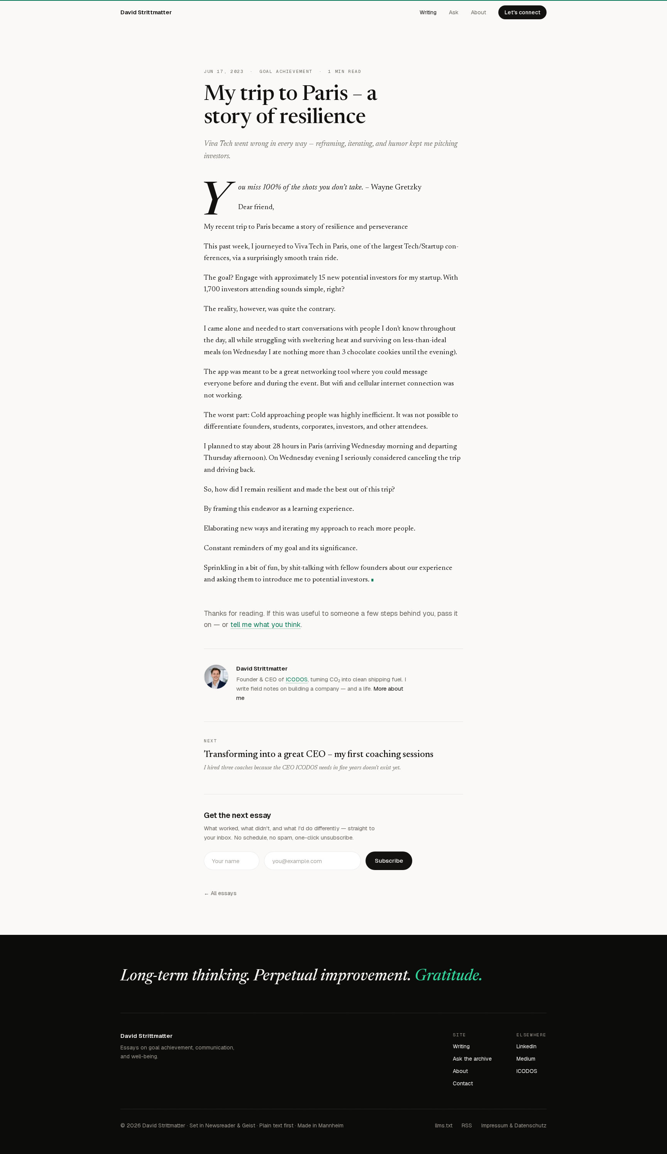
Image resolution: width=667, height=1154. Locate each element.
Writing (428, 12)
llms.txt (443, 1125)
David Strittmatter (145, 12)
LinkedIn (526, 1046)
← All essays (220, 893)
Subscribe (389, 860)
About (478, 12)
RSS (467, 1125)
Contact (463, 1083)
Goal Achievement (286, 71)
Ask (454, 12)
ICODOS (297, 679)
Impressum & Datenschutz (514, 1125)
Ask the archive (472, 1058)
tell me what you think (265, 624)
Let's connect (522, 12)
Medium (525, 1058)
